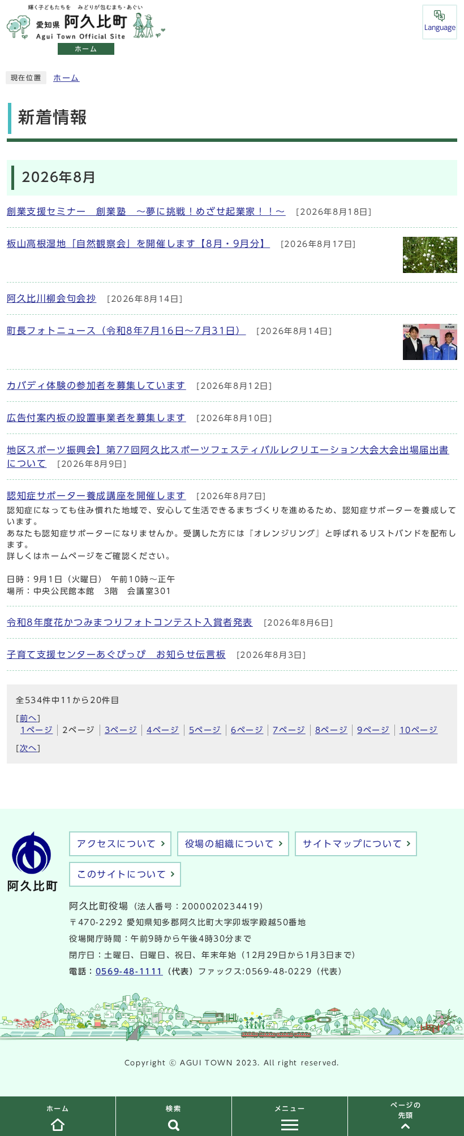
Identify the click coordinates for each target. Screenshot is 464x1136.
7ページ (289, 730)
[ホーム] (86, 34)
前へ (28, 718)
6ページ (247, 730)
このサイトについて (121, 874)
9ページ (373, 730)
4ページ (163, 730)
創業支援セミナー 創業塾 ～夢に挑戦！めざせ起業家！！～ (146, 211)
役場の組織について (229, 843)
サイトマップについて (352, 843)
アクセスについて (117, 843)
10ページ (418, 730)
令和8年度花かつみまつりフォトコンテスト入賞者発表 (130, 622)
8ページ (331, 730)
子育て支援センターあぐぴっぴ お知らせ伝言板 (116, 654)
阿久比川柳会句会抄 (51, 298)
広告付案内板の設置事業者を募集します (96, 417)
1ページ (36, 730)
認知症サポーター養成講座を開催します (96, 495)
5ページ (205, 730)
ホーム (66, 78)
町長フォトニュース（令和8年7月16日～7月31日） (126, 330)
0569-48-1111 (129, 971)
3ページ (121, 730)
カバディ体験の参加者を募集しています (96, 385)
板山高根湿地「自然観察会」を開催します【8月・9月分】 (138, 243)
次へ (28, 748)
